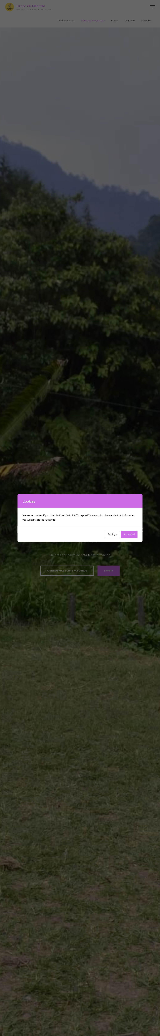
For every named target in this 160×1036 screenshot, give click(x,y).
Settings (112, 534)
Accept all (129, 534)
